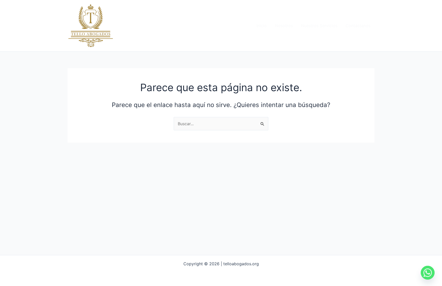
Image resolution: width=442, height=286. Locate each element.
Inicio (262, 25)
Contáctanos (358, 25)
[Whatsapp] (428, 273)
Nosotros (284, 25)
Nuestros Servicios (319, 25)
